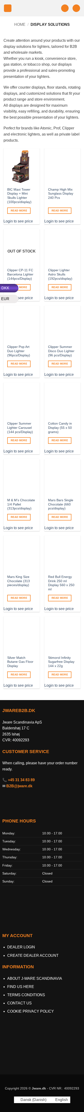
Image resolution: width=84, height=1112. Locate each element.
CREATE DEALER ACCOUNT (33, 955)
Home (19, 24)
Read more (19, 210)
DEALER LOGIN (21, 947)
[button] (7, 8)
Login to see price (18, 221)
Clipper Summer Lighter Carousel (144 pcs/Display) (20, 427)
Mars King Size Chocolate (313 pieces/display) (18, 581)
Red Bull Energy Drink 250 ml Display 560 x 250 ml (61, 583)
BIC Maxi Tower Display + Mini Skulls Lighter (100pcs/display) (19, 196)
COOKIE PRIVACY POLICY (30, 1011)
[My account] (65, 8)
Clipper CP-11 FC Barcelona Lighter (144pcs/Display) (20, 274)
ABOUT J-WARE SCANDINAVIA (34, 978)
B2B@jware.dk (19, 786)
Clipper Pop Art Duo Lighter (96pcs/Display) (18, 351)
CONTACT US (19, 1003)
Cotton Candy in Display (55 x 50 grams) (60, 427)
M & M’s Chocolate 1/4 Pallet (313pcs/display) (21, 504)
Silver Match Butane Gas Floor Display (20, 662)
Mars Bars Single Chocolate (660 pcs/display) (60, 504)
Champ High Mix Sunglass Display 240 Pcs (60, 194)
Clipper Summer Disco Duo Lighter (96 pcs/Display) (61, 351)
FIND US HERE (20, 987)
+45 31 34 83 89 (21, 780)
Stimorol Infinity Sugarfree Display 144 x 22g (61, 662)
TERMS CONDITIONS (26, 995)
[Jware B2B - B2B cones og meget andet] (36, 8)
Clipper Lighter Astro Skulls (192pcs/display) (60, 274)
